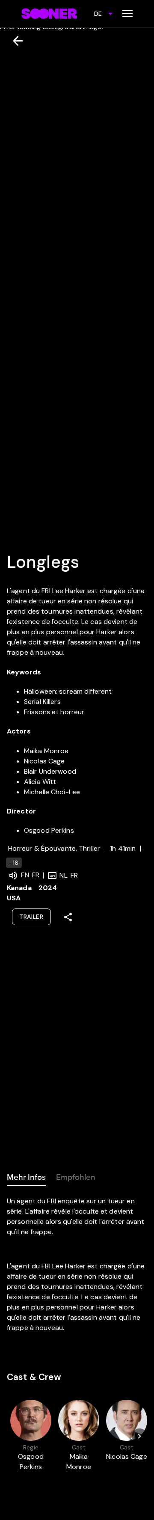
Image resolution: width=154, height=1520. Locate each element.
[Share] (68, 917)
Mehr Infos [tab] (26, 1177)
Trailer (31, 916)
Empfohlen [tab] (75, 1177)
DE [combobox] (98, 14)
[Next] (139, 1436)
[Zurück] (14, 41)
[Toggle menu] (127, 14)
